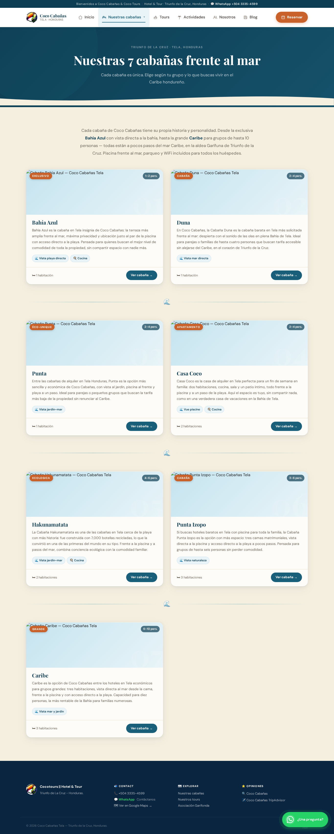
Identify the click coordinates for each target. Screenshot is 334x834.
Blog (253, 17)
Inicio (89, 17)
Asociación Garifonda (193, 805)
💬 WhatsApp (135, 799)
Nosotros (227, 17)
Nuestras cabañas (126, 17)
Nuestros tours (189, 799)
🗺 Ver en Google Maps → (133, 805)
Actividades (194, 17)
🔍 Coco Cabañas (255, 793)
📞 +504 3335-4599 (129, 793)
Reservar (294, 17)
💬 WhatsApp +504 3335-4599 (234, 4)
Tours (164, 17)
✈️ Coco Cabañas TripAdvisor (263, 800)
